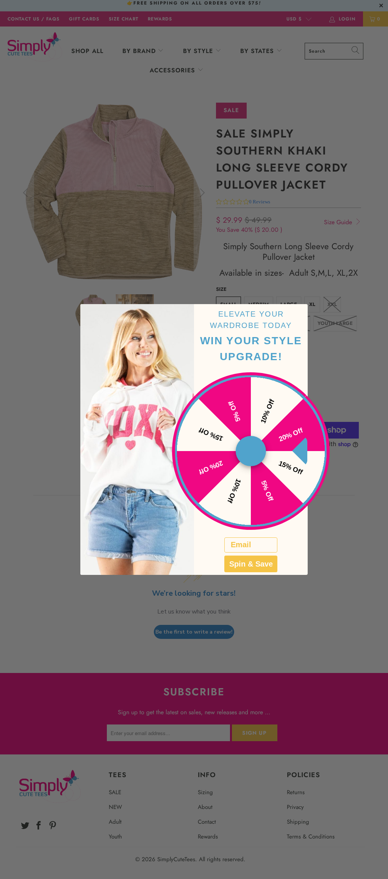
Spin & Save (251, 564)
